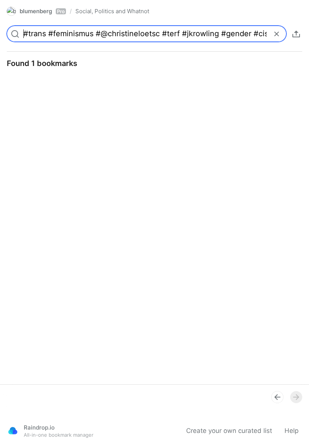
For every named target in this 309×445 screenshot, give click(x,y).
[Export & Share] (296, 34)
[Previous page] (277, 397)
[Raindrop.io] (13, 431)
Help (291, 430)
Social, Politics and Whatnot (112, 11)
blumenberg (42, 11)
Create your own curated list (229, 430)
